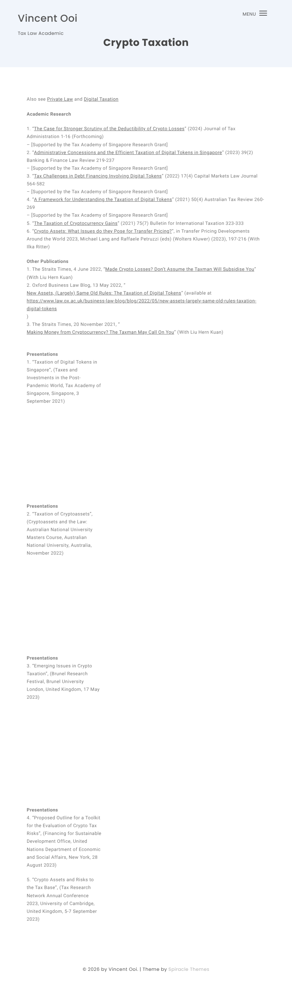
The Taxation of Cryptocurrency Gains (76, 223)
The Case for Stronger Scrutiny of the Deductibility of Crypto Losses (109, 129)
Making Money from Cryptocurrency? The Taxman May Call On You (100, 332)
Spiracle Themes (188, 969)
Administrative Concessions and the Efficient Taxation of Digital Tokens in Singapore (128, 152)
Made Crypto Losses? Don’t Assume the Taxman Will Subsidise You (179, 269)
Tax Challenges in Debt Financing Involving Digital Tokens (98, 176)
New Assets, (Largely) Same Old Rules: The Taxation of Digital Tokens (104, 293)
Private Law (60, 99)
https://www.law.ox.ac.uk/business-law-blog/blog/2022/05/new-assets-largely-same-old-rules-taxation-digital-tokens (141, 305)
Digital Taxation (101, 99)
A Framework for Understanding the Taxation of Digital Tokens (103, 199)
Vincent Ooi (48, 18)
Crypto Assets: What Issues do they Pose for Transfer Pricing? (103, 231)
